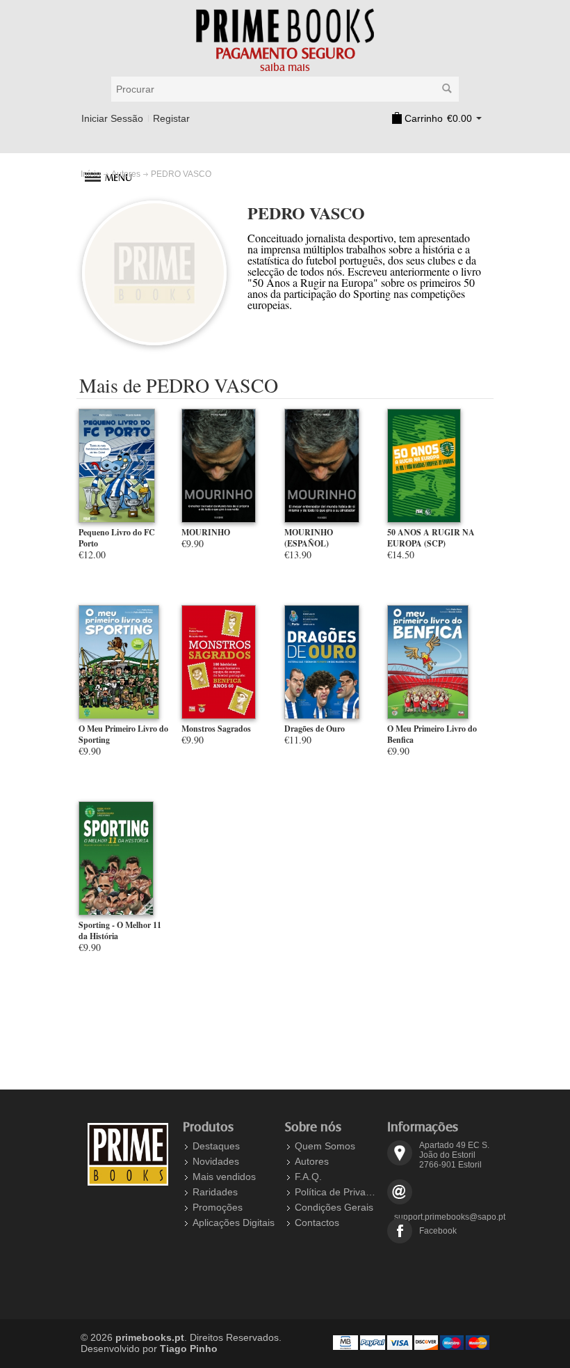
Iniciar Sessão (112, 118)
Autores (125, 174)
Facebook (438, 1231)
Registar (171, 118)
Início (91, 174)
